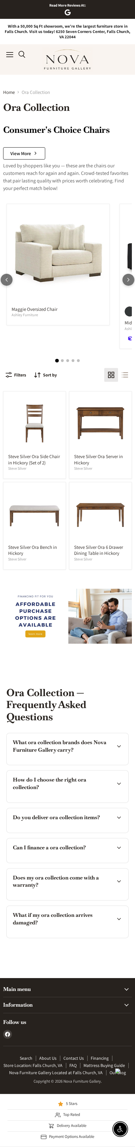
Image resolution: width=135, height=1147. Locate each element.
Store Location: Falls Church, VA (32, 1065)
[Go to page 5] (78, 360)
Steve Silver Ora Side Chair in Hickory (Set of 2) (34, 459)
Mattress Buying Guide (104, 1065)
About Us (48, 1058)
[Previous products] (7, 280)
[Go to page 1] (57, 361)
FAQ (73, 1065)
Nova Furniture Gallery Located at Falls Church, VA (56, 1072)
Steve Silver (17, 468)
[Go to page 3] (67, 360)
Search (26, 1058)
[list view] (125, 375)
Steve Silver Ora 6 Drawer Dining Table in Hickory (98, 550)
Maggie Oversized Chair (34, 309)
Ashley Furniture (25, 314)
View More (20, 153)
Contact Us (73, 1058)
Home (9, 92)
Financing (100, 1058)
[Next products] (128, 280)
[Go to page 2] (62, 360)
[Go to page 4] (73, 360)
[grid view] (111, 375)
